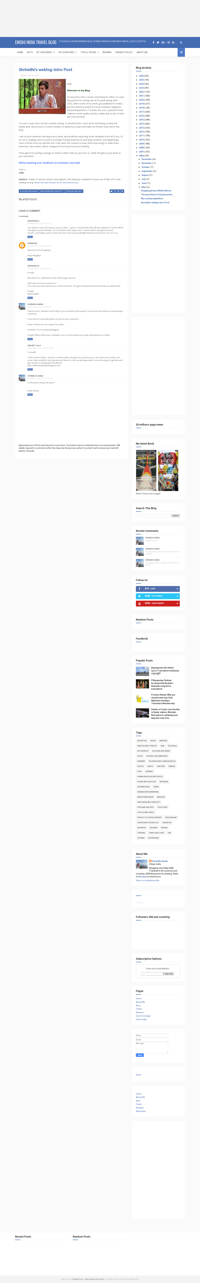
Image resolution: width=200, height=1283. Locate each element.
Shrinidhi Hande (35, 304)
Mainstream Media (145, 797)
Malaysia (161, 797)
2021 (141, 96)
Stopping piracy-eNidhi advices (156, 190)
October (146, 167)
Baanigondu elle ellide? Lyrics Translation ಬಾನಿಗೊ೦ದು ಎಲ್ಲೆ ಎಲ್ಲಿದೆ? (165, 671)
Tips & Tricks (88, 52)
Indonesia (164, 782)
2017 (141, 112)
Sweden (164, 828)
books (140, 756)
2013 (141, 128)
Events (150, 766)
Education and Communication (162, 761)
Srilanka (153, 828)
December (147, 159)
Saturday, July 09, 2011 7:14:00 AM (40, 378)
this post (142, 876)
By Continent (44, 52)
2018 (141, 108)
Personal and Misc (74, 191)
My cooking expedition (152, 198)
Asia (162, 746)
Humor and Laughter (146, 782)
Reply (30, 237)
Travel (139, 1009)
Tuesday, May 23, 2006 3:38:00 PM (39, 268)
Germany (149, 771)
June (144, 183)
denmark (141, 761)
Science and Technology (148, 823)
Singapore (166, 823)
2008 (141, 147)
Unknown (32, 243)
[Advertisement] (18, 18)
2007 (141, 152)
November (147, 163)
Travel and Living (156, 833)
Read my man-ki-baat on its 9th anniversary (56, 182)
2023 (141, 88)
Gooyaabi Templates (129, 1279)
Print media (141, 1019)
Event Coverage (143, 1016)
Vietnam (140, 838)
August (145, 175)
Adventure (142, 741)
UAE (169, 833)
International (143, 787)
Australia (172, 746)
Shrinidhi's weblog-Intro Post (45, 69)
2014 (141, 124)
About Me (142, 52)
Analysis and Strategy (147, 746)
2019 (141, 104)
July (144, 179)
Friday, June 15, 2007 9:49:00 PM (39, 307)
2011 (141, 135)
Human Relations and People (150, 777)
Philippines (162, 807)
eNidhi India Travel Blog (36, 42)
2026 (141, 76)
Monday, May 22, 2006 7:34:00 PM (39, 223)
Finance (172, 766)
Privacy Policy (124, 52)
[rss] (173, 42)
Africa (153, 741)
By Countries (66, 52)
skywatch (141, 828)
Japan (156, 787)
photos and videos (145, 812)
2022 (141, 92)
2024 (141, 84)
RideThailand (171, 817)
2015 (141, 120)
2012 (141, 132)
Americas (163, 741)
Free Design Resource (94, 1279)
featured (161, 766)
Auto (30, 52)
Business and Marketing (157, 756)
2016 (141, 116)
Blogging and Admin (29, 191)
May (144, 187)
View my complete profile (147, 880)
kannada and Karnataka (147, 792)
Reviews (107, 52)
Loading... (140, 902)
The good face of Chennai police (156, 194)
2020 (141, 100)
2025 (141, 80)
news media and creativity (51, 191)
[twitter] (158, 42)
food (139, 771)
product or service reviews (149, 817)
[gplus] (163, 42)
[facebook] (153, 42)
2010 (141, 140)
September (147, 171)
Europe (140, 766)
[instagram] (168, 42)
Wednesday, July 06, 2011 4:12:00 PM (41, 348)
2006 (141, 156)
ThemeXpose (77, 1279)
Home (20, 52)
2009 (141, 144)
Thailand (141, 833)
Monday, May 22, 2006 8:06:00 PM (39, 246)
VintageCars (153, 838)
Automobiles (143, 751)
